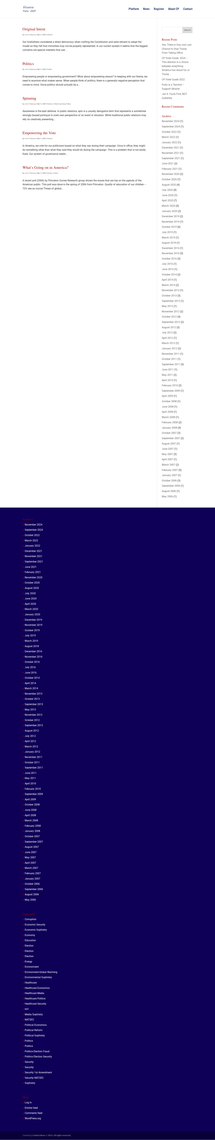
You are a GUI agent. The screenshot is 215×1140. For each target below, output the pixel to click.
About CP (173, 9)
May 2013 (167, 306)
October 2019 (169, 226)
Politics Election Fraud (37, 1051)
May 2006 (167, 496)
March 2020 (168, 205)
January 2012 (169, 348)
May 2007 (167, 454)
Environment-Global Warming (41, 972)
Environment (32, 966)
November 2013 (170, 290)
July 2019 (167, 232)
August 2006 (169, 491)
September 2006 (171, 485)
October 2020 (169, 179)
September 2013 (171, 300)
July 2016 (167, 263)
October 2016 (169, 258)
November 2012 (170, 311)
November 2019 (170, 221)
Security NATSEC (34, 1077)
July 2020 (167, 189)
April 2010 (167, 380)
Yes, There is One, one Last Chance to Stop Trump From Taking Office (176, 48)
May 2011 (167, 374)
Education (30, 940)
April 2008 (167, 411)
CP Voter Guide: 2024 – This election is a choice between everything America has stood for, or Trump (176, 66)
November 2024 (170, 121)
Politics (28, 63)
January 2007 (169, 475)
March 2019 (168, 237)
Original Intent (34, 28)
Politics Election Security (38, 1056)
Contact (187, 9)
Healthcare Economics (37, 987)
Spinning (29, 98)
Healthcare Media (34, 993)
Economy (30, 935)
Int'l (27, 1009)
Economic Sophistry (36, 929)
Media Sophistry (34, 1014)
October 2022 (169, 131)
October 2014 (169, 274)
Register (159, 9)
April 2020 (167, 200)
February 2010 (170, 385)
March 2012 (168, 343)
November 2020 (170, 174)
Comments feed (33, 1113)
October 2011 (169, 359)
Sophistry (30, 1082)
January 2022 (169, 142)
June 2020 (168, 195)
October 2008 (169, 401)
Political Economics (36, 1024)
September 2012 (171, 322)
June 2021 (168, 163)
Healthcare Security (35, 1003)
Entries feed (31, 1107)
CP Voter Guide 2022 (173, 79)
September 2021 (171, 158)
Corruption (30, 919)
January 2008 (169, 427)
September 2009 (171, 390)
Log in (28, 1102)
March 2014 (168, 285)
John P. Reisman (30, 35)
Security (29, 1061)
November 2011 (170, 353)
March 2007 (168, 464)
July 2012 (167, 332)
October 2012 (169, 316)
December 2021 (170, 147)
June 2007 (168, 448)
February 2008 (170, 422)
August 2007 (169, 443)
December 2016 (170, 248)
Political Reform (33, 1030)
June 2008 (168, 406)
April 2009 (167, 395)
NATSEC (29, 1019)
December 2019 (170, 216)
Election (50, 35)
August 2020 (169, 184)
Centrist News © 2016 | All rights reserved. (51, 1135)
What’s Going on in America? (45, 167)
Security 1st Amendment (38, 1072)
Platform (134, 9)
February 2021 (170, 168)
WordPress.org (33, 1118)
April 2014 (167, 279)
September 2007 (171, 438)
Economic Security (35, 924)
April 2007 (167, 459)
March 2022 (168, 137)
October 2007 (169, 432)
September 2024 (171, 126)
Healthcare (31, 982)
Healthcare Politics (35, 998)
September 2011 (171, 364)
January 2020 (169, 211)
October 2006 (169, 480)
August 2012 (169, 327)
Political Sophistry (59, 104)
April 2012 (167, 337)
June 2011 (168, 369)
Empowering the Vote (39, 132)
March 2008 (168, 417)
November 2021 (170, 152)
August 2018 (169, 242)
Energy (28, 961)
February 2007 (170, 470)
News (146, 9)
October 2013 (169, 295)
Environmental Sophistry (38, 977)
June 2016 (168, 269)
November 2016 (170, 253)
